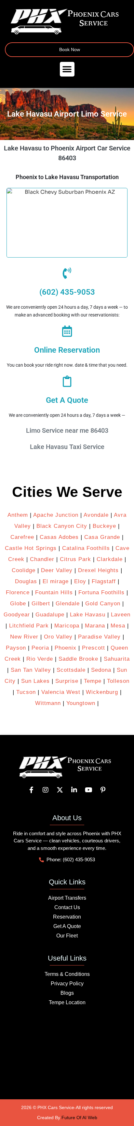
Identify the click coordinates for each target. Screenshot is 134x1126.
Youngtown (80, 703)
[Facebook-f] (31, 790)
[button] (67, 69)
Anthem (17, 515)
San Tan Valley (31, 670)
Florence (18, 592)
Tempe (92, 681)
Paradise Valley (99, 637)
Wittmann (48, 703)
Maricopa (66, 626)
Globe (18, 603)
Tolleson (118, 681)
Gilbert (41, 603)
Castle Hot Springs (31, 548)
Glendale (68, 603)
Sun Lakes (34, 681)
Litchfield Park (29, 626)
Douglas (26, 581)
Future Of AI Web (79, 1117)
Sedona (101, 670)
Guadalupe (49, 615)
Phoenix (65, 648)
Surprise (66, 681)
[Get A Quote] (67, 381)
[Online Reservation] (67, 331)
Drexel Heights (98, 570)
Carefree (22, 537)
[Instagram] (45, 790)
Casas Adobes (59, 537)
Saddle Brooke (78, 659)
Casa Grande (102, 537)
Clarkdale (110, 559)
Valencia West (60, 692)
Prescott (93, 648)
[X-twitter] (59, 790)
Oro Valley (58, 637)
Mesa (118, 626)
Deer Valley (57, 570)
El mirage (56, 581)
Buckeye (104, 526)
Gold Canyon (102, 603)
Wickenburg (102, 692)
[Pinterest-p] (102, 790)
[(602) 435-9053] (67, 273)
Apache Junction (55, 515)
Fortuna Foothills (101, 592)
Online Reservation (67, 350)
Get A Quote (67, 400)
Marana (95, 626)
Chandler (42, 559)
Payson (16, 648)
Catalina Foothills (86, 548)
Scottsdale (71, 670)
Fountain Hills (54, 592)
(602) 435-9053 (67, 292)
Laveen (120, 615)
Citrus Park (75, 559)
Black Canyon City (61, 526)
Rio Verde (39, 659)
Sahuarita (117, 659)
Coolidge (23, 570)
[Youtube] (88, 790)
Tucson (26, 692)
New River (24, 637)
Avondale (96, 515)
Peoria (40, 648)
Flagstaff (104, 581)
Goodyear (17, 615)
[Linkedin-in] (74, 790)
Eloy (80, 581)
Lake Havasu (87, 615)
